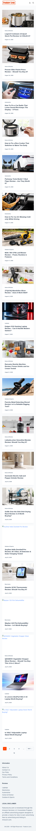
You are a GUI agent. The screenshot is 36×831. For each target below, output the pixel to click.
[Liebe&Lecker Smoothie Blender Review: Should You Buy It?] (18, 425)
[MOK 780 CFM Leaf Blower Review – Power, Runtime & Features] (18, 237)
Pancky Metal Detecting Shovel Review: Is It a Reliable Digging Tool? (17, 404)
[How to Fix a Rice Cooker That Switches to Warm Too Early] (18, 128)
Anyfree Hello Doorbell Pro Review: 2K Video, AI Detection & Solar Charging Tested (18, 552)
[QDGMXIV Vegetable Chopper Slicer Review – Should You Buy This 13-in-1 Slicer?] (18, 643)
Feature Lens (27, 826)
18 (14, 753)
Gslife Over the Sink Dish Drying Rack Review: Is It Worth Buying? (18, 514)
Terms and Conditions (10, 777)
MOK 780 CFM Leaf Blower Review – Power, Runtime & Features (16, 255)
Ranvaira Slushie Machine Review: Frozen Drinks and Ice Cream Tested (17, 366)
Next (29, 748)
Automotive (8, 102)
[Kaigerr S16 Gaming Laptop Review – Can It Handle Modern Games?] (18, 311)
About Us (5, 767)
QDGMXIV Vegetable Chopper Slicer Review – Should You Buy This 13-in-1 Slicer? (17, 661)
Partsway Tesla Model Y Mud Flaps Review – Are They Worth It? (17, 181)
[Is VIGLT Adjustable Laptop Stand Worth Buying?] (18, 717)
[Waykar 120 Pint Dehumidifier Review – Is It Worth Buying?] (18, 608)
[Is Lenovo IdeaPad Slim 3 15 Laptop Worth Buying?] (18, 681)
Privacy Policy (7, 775)
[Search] (33, 2)
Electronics (7, 584)
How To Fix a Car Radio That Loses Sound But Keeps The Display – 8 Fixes (16, 107)
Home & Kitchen (9, 30)
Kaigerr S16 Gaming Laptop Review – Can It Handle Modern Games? (17, 328)
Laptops (7, 323)
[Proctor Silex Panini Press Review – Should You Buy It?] (18, 54)
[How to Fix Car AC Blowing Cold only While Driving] (18, 201)
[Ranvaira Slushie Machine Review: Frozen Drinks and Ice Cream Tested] (18, 349)
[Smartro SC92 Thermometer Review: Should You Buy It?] (18, 572)
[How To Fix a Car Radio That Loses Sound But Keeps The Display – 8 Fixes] (18, 90)
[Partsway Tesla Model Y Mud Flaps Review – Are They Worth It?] (18, 164)
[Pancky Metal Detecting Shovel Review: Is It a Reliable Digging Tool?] (18, 387)
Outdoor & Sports (9, 249)
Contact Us (6, 770)
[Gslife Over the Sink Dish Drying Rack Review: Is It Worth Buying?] (18, 496)
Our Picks (5, 772)
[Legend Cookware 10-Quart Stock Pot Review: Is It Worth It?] (18, 18)
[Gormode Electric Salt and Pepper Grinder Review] (18, 460)
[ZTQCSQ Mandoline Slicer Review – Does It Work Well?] (18, 275)
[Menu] (30, 3)
